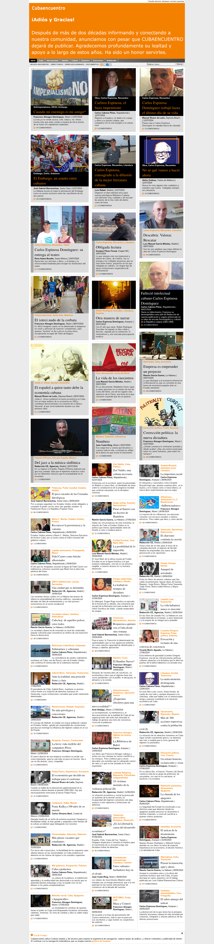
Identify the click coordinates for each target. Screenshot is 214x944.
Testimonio (166, 675)
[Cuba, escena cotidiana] (149, 867)
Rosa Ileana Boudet (44, 258)
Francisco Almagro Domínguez (49, 117)
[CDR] (102, 908)
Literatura (128, 165)
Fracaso (66, 740)
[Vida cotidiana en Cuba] (102, 701)
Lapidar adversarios (61, 550)
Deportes (85, 61)
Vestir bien (58, 315)
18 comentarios (102, 925)
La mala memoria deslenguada (170, 681)
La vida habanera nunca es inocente (170, 607)
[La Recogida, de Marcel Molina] (149, 901)
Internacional (52, 61)
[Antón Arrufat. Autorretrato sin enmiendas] (161, 163)
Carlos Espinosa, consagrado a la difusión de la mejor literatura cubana (113, 177)
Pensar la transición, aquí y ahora (172, 864)
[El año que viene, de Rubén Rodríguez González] (114, 308)
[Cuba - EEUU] (102, 513)
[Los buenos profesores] (149, 763)
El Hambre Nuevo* (124, 661)
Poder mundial (70, 488)
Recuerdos (57, 245)
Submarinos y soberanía (65, 649)
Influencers (166, 497)
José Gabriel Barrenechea (46, 188)
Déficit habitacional (61, 582)
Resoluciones (58, 707)
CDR (115, 900)
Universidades (59, 834)
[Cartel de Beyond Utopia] (114, 370)
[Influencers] (149, 507)
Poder (127, 897)
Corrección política (152, 428)
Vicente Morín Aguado (150, 650)
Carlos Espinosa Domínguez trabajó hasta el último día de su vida (161, 107)
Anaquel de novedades (167, 571)
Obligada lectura (108, 247)
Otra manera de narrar (113, 317)
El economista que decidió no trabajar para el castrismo (68, 777)
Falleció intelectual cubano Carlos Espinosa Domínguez (159, 298)
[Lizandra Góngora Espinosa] (149, 641)
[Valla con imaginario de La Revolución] (40, 625)
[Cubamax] (40, 717)
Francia (169, 755)
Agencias (54, 466)
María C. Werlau (59, 519)
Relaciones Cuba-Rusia (63, 645)
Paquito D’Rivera (43, 458)
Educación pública (170, 753)
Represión (118, 775)
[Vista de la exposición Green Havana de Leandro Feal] (149, 610)
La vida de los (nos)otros (114, 377)
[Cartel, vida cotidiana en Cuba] (40, 751)
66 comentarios (41, 512)
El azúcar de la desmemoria (169, 832)
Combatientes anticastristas (119, 858)
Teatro (66, 245)
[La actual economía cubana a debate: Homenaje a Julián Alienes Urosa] (60, 380)
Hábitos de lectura (122, 735)
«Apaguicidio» (60, 899)
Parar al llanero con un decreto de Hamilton (124, 512)
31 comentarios (153, 457)
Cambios (74, 614)
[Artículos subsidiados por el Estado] (102, 668)
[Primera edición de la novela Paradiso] (102, 743)
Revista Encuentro (39, 64)
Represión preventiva (171, 786)
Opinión (65, 61)
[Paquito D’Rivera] (60, 455)
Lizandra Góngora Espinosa (169, 631)
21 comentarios (102, 533)
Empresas (79, 707)
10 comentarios (41, 733)
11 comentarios (41, 796)
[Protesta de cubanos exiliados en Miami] (60, 171)
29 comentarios (43, 199)
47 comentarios (43, 128)
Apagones (79, 895)
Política (116, 467)
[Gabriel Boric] (40, 684)
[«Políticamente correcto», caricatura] (161, 425)
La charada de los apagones (170, 796)
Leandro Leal (167, 599)
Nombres (103, 441)
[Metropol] (102, 589)
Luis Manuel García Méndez (109, 382)
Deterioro (68, 315)
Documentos (92, 64)
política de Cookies (101, 941)
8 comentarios (102, 683)
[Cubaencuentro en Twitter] (104, 64)
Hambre (117, 658)
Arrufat (174, 673)
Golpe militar (119, 503)
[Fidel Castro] (40, 561)
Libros (116, 737)
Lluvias (75, 582)
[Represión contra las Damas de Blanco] (102, 783)
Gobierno (55, 173)
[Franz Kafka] (40, 813)
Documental (107, 373)
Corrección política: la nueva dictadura (160, 435)
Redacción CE (41, 466)
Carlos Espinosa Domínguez (110, 322)
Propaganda (78, 550)
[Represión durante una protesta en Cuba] (149, 722)
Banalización (167, 502)
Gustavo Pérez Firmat (106, 251)
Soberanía (80, 645)
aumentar (180, 1)
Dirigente (56, 740)
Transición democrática (119, 816)
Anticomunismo (121, 690)
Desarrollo (129, 820)
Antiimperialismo (42, 107)
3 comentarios (44, 337)
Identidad (165, 827)
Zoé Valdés (118, 464)
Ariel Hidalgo (98, 710)
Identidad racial (168, 468)
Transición (118, 618)
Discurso (174, 428)
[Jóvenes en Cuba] (60, 312)
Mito (121, 543)
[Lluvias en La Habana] (40, 592)
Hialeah (69, 707)
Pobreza (82, 865)
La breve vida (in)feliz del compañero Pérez (66, 745)
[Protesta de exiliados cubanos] (102, 628)
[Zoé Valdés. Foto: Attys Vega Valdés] (102, 475)
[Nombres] (114, 434)
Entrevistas (98, 61)
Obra (97, 98)
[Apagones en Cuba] (40, 906)
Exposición (166, 602)
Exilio (46, 173)
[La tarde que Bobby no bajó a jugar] (149, 574)
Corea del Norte (121, 373)
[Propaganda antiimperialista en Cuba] (60, 104)
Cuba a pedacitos (61, 869)
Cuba (41, 61)
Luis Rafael (100, 190)
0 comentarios (44, 269)
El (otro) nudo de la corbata (56, 319)
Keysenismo (72, 771)
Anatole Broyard (168, 465)
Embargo (62, 107)
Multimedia (111, 61)
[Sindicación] (101, 64)
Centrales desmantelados (168, 891)
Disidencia (118, 693)
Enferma (173, 635)
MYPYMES (118, 897)
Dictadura (117, 820)
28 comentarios (41, 638)
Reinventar (148, 362)
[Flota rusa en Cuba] (40, 656)
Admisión (71, 834)
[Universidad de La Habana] (40, 845)
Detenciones (166, 532)
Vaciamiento (166, 711)
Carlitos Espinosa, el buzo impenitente (110, 105)
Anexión (131, 503)
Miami (55, 553)
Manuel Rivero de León (46, 396)
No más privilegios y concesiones (63, 712)
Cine (98, 373)
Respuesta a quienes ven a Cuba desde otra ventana (124, 627)
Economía (64, 383)
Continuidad (77, 740)
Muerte (73, 803)
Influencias (120, 436)
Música (72, 458)
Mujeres (175, 714)
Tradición (109, 436)
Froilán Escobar (120, 540)
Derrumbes (57, 584)
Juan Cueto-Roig (104, 445)
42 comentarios (41, 575)
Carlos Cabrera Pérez (41, 532)
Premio (55, 521)
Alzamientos (167, 788)
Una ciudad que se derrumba (68, 587)
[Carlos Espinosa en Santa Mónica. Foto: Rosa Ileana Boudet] (114, 162)
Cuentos (100, 313)
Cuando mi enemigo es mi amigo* (60, 111)
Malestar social (59, 895)
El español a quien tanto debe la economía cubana (59, 390)
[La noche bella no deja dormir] (102, 551)
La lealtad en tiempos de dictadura (120, 588)
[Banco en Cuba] (40, 876)
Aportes (54, 383)
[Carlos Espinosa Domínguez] (114, 95)
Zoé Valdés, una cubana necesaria (122, 472)
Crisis (125, 658)
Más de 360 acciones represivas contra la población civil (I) (160, 723)
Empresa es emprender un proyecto (160, 369)
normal (172, 1)
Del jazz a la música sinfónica (57, 462)
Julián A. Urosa (42, 383)
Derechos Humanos (74, 64)
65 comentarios (102, 851)
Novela (127, 581)
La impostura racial (171, 474)
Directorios (57, 64)
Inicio (33, 61)
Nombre (100, 436)
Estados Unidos (76, 519)
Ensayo (172, 563)
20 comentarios (153, 391)
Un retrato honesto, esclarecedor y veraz (172, 760)
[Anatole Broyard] (149, 476)
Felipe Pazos (58, 771)
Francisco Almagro (122, 732)
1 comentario (43, 412)
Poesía (164, 563)
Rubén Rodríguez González (109, 311)
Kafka (66, 803)
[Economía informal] (161, 359)
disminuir (165, 1)
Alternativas (57, 616)
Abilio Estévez (149, 180)
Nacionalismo (119, 505)
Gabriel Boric (58, 673)
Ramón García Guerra (41, 627)
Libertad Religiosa (122, 773)
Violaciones (83, 673)
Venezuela (71, 673)
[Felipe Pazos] (40, 782)
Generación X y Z (169, 499)
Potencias (56, 488)
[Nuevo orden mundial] (40, 498)
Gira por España (60, 458)
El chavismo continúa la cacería (171, 537)
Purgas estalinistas (122, 579)
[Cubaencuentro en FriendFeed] (110, 64)
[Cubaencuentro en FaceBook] (107, 64)
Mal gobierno (58, 865)
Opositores (177, 529)
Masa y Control (121, 903)
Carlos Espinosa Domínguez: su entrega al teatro (59, 252)
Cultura (75, 61)
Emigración (71, 865)
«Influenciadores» (171, 505)
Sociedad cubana (60, 614)
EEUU (54, 107)
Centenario (57, 803)
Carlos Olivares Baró (62, 813)
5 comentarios (41, 666)
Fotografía (165, 895)
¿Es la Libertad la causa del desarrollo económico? (113, 827)
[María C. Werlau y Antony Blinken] (40, 530)
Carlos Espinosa (43, 245)
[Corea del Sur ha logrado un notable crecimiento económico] (102, 826)
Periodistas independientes (124, 776)
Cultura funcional (43, 315)
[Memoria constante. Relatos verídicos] (102, 868)
